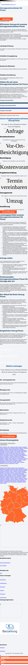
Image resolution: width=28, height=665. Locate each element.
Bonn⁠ (18, 449)
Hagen (14, 454)
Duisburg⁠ (2, 449)
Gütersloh (22, 462)
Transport (2, 590)
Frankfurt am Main (14, 447)
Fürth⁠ (10, 458)
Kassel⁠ (10, 454)
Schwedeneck (20, 478)
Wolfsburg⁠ (2, 459)
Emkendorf (21, 479)
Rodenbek (7, 479)
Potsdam (17, 454)
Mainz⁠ (19, 452)
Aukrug (19, 477)
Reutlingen (15, 459)
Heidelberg (21, 456)
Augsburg (11, 450)
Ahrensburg (2, 467)
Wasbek (16, 477)
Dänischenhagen (9, 476)
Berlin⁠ (1, 447)
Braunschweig (13, 451)
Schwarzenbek (18, 472)
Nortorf (23, 477)
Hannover (21, 448)
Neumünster (15, 470)
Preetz (11, 471)
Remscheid (8, 461)
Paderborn (15, 457)
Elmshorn (13, 469)
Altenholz (14, 474)
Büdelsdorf (19, 481)
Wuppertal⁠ (10, 449)
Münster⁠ (22, 449)
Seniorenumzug (3, 597)
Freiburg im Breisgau (9, 452)
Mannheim (2, 450)
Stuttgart (20, 447)
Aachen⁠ (8, 451)
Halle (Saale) (23, 451)
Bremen (13, 448)
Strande (15, 478)
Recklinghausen (3, 462)
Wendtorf (24, 476)
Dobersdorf (2, 477)
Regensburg (6, 457)
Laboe (15, 476)
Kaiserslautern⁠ (11, 463)
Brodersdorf (19, 476)
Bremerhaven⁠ (3, 461)
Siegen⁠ (6, 463)
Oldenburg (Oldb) (17, 455)
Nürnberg (26, 448)
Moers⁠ (10, 462)
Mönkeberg (24, 474)
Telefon (2, 663)
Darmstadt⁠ (16, 456)
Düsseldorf (24, 447)
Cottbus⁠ (16, 463)
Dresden (17, 448)
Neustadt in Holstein (23, 470)
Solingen (2, 457)
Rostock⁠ (7, 454)
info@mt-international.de (5, 562)
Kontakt (2, 659)
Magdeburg (2, 452)
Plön (5, 473)
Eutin (17, 469)
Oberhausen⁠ (2, 454)
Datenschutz (2, 651)
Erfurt (22, 452)
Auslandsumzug (3, 583)
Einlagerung (2, 586)
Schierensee (2, 479)
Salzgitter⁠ (14, 462)
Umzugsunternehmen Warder (10, 480)
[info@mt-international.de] (14, 561)
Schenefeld (7, 472)
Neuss (18, 457)
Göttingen (7, 459)
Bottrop (11, 459)
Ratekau (19, 471)
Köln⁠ (8, 447)
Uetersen (2, 473)
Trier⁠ (12, 461)
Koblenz (24, 459)
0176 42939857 (3, 565)
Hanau (18, 462)
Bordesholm (21, 473)
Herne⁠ (11, 457)
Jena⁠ (8, 462)
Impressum (2, 647)
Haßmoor (17, 479)
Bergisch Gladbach (17, 461)
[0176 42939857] (14, 564)
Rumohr (25, 478)
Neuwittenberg (14, 481)
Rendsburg (2, 472)
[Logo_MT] (8, 4)
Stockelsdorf (24, 472)
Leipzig (1, 448)
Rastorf (5, 483)
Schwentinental (15, 473)
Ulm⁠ (17, 458)
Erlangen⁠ (20, 459)
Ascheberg (7, 477)
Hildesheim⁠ (2, 463)
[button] (0, 655)
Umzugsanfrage (4, 656)
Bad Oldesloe (8, 467)
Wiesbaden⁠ (16, 450)
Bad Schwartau (15, 467)
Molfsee (1, 474)
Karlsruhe (7, 450)
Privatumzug (2, 593)
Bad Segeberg (21, 467)
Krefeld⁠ (16, 452)
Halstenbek (20, 469)
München (5, 447)
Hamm (1, 455)
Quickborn (15, 471)
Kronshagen (9, 473)
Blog (1, 573)
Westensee (12, 479)
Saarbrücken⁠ (22, 454)
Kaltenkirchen (7, 470)
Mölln (11, 470)
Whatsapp (3, 660)
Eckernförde (8, 469)
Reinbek (23, 471)
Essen (9, 448)
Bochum (6, 449)
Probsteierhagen (7, 481)
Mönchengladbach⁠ (23, 450)
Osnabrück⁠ (6, 456)
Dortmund (6, 448)
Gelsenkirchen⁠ (3, 451)
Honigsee (12, 477)
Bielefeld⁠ (15, 449)
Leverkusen (11, 456)
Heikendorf (18, 474)
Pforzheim (21, 458)
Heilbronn (14, 458)
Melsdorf (9, 474)
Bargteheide (2, 469)
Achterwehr (2, 478)
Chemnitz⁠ (19, 451)
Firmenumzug (3, 579)
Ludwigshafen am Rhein (8, 455)
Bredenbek (7, 478)
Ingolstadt (23, 457)
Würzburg (25, 458)
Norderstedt (2, 471)
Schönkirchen (3, 476)
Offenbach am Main (4, 458)
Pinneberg (7, 471)
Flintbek (5, 474)
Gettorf (11, 478)
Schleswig (12, 472)
